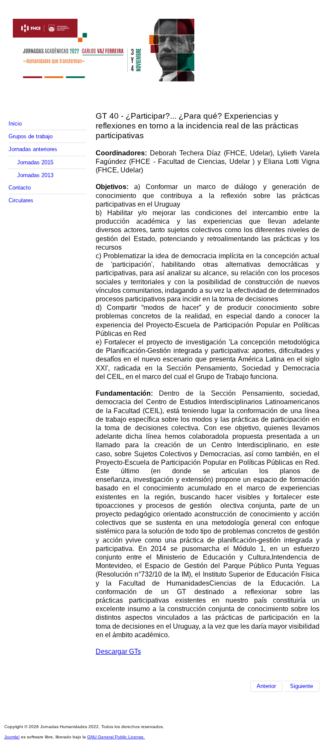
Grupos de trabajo (31, 136)
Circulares (21, 200)
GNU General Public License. (116, 737)
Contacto (20, 187)
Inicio (15, 123)
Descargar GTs (118, 651)
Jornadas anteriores (33, 149)
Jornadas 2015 (35, 162)
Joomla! (12, 737)
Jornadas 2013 (35, 175)
